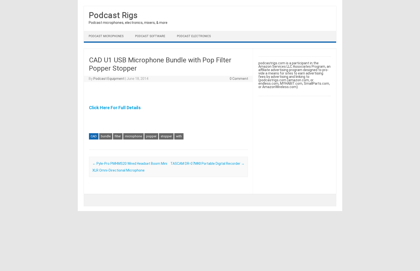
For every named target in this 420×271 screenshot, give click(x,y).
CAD (94, 136)
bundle (106, 136)
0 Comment (239, 79)
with (179, 136)
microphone (133, 136)
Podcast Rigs (113, 15)
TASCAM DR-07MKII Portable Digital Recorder (207, 163)
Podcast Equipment (108, 79)
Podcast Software (150, 36)
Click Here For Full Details (115, 107)
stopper (166, 136)
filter (118, 136)
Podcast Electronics (194, 36)
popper (151, 136)
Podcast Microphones (106, 36)
